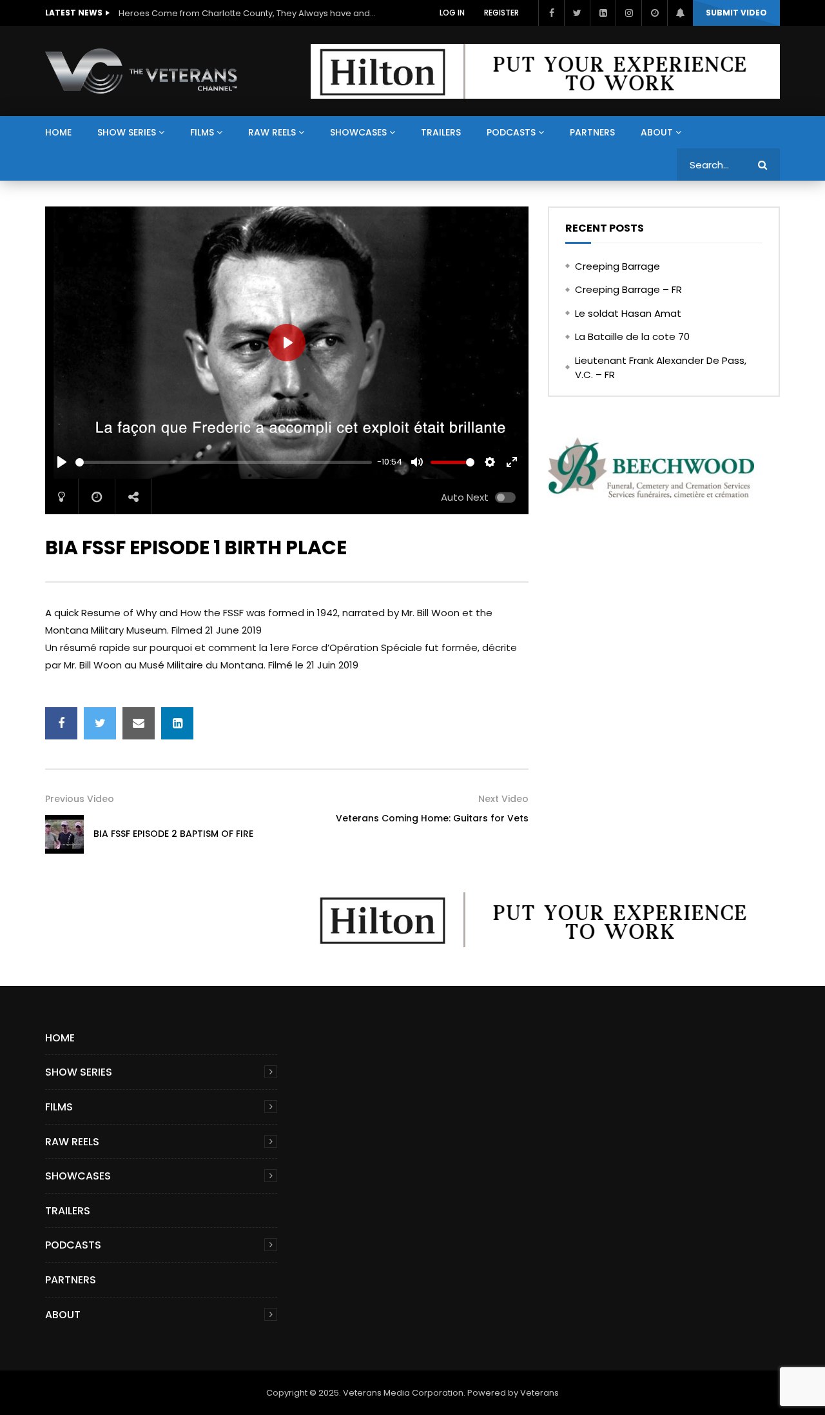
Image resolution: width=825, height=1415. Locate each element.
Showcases (358, 132)
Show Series (126, 132)
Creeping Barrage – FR (628, 289)
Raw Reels (272, 132)
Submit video (736, 12)
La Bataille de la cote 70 (632, 336)
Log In (452, 12)
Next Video (503, 798)
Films (202, 132)
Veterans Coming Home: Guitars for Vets (432, 818)
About (657, 132)
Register (501, 12)
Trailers (441, 132)
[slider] (223, 462)
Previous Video (79, 798)
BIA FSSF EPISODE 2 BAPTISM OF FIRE (173, 833)
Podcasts (511, 132)
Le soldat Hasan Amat (628, 313)
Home (58, 132)
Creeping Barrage (617, 266)
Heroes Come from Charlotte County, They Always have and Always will (247, 13)
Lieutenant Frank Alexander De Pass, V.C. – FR (660, 368)
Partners (592, 132)
